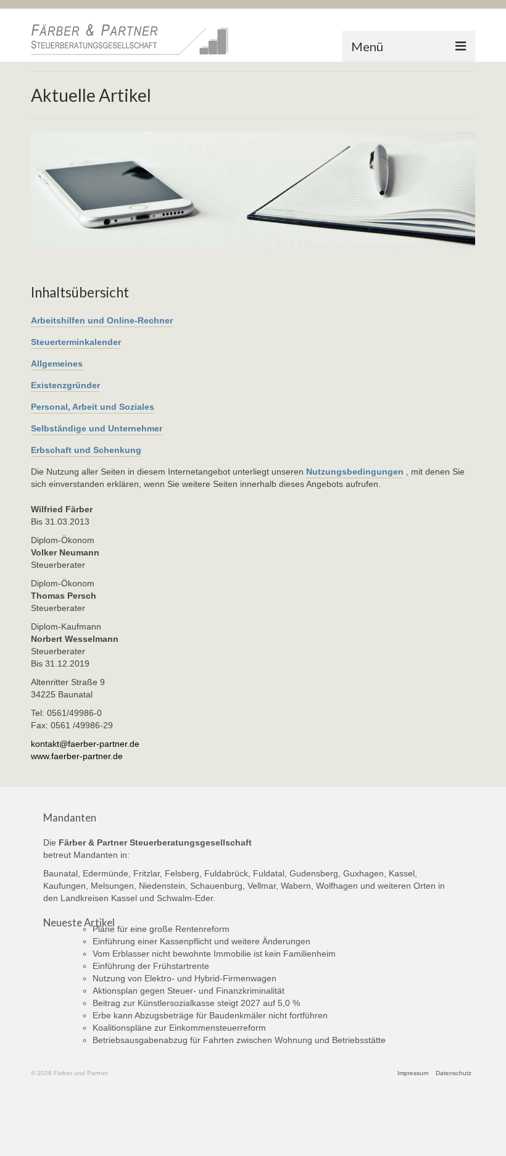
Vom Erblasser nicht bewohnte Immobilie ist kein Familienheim (214, 953)
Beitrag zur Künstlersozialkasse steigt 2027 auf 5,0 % (196, 1003)
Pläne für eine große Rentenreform (161, 929)
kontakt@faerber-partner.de (85, 744)
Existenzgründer (65, 385)
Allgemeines (57, 363)
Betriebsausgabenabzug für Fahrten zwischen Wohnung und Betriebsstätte (239, 1040)
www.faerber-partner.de (77, 756)
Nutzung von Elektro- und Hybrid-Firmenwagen (184, 978)
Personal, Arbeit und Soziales (92, 407)
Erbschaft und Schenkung (86, 450)
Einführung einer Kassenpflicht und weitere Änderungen (201, 941)
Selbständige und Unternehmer (96, 428)
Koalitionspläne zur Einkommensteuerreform (179, 1028)
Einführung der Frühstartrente (151, 966)
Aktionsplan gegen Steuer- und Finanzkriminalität (188, 991)
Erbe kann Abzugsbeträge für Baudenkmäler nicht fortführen (210, 1015)
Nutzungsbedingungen (355, 471)
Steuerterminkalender (76, 342)
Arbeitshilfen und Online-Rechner (102, 320)
